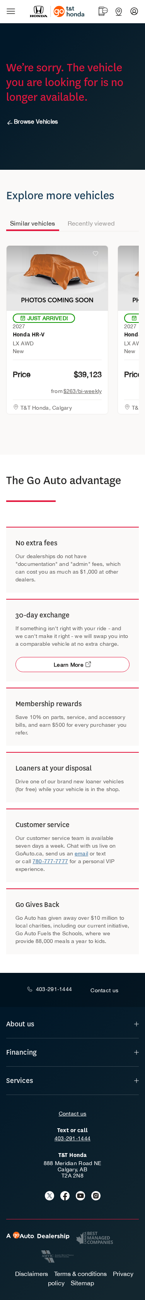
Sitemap (82, 1282)
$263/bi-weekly (82, 391)
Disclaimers (31, 1273)
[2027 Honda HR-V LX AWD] (57, 278)
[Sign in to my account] (134, 11)
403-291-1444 (72, 1138)
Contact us (73, 1113)
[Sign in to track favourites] (97, 255)
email (81, 853)
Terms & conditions (80, 1273)
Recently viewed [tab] (91, 223)
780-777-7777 (50, 861)
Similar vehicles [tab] (32, 223)
